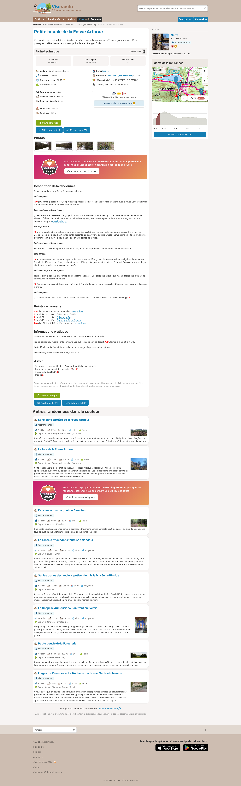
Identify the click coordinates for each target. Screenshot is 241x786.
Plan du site (38, 747)
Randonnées (55, 19)
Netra (174, 35)
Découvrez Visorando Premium (117, 103)
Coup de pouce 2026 (42, 762)
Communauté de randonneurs (47, 772)
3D (199, 98)
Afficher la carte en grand (180, 134)
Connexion (201, 19)
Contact (36, 767)
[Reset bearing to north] (204, 80)
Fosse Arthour (77, 311)
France (105, 71)
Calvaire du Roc (59, 221)
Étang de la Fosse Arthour (69, 320)
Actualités (38, 757)
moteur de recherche (108, 708)
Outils (38, 19)
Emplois (37, 752)
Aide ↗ (71, 19)
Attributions (156, 100)
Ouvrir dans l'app (50, 122)
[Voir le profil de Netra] (160, 42)
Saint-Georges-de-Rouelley (120, 75)
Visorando (37, 24)
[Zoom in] (204, 70)
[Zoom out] (204, 75)
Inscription (185, 19)
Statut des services (111, 780)
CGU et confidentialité (43, 741)
